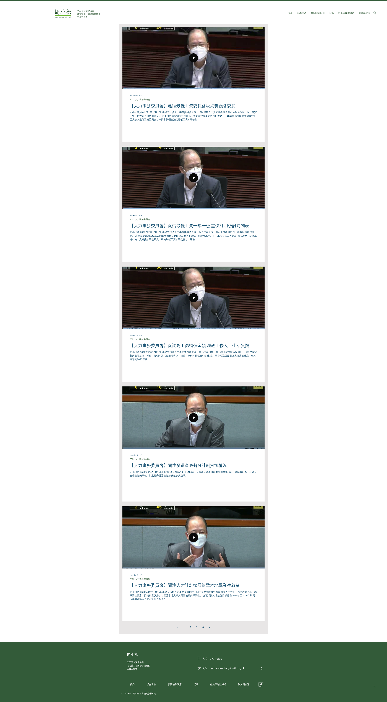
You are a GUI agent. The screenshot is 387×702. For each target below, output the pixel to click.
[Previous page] (177, 627)
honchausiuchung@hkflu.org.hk (227, 668)
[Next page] (209, 627)
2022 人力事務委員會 (140, 99)
